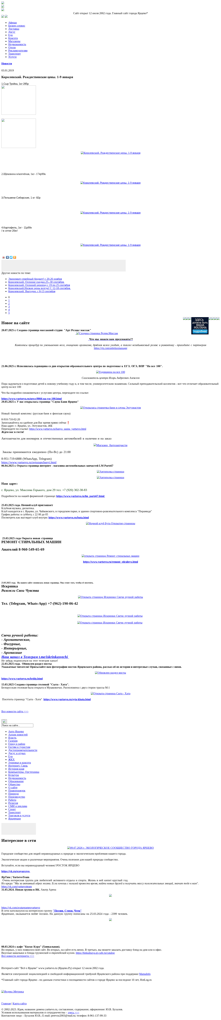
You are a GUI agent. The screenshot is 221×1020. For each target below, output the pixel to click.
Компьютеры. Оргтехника (23, 771)
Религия (13, 803)
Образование (16, 781)
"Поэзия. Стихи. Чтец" (67, 910)
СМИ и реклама (17, 806)
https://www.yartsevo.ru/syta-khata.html (67, 699)
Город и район (16, 743)
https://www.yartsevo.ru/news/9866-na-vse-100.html (31, 398)
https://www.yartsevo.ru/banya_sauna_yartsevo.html (57, 428)
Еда (10, 35)
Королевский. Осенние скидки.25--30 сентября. (36, 281)
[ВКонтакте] (7, 257)
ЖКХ (11, 759)
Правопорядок (16, 790)
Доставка (13, 28)
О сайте (12, 787)
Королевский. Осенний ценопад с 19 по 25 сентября (39, 285)
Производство (16, 796)
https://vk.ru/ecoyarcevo (15, 871)
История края (16, 768)
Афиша (12, 22)
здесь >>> (73, 1012)
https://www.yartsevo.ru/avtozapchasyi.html (28, 462)
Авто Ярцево (16, 731)
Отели (12, 47)
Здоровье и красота (19, 762)
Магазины (14, 41)
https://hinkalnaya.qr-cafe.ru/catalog (95, 952)
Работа (12, 799)
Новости (6, 63)
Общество (14, 784)
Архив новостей (18, 734)
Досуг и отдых (17, 753)
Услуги (12, 56)
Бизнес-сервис (16, 25)
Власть (12, 737)
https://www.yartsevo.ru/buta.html (69, 517)
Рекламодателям (17, 50)
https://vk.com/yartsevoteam (16, 886)
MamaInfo (145, 973)
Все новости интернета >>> (17, 956)
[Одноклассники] (15, 257)
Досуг (11, 31)
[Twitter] (11, 257)
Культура (13, 775)
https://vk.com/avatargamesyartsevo (20, 907)
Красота (13, 38)
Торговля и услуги (19, 815)
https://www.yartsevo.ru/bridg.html (22, 678)
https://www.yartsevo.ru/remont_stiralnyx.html (110, 561)
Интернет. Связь (18, 765)
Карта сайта (20, 1003)
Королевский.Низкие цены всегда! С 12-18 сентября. (39, 288)
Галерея (12, 740)
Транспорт (14, 53)
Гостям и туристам (19, 747)
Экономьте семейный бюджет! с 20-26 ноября (35, 278)
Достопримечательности (22, 750)
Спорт (12, 809)
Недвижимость (17, 44)
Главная (6, 1003)
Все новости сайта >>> (14, 711)
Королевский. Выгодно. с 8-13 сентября (31, 291)
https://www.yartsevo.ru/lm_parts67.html (80, 496)
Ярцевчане (14, 818)
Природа (13, 793)
